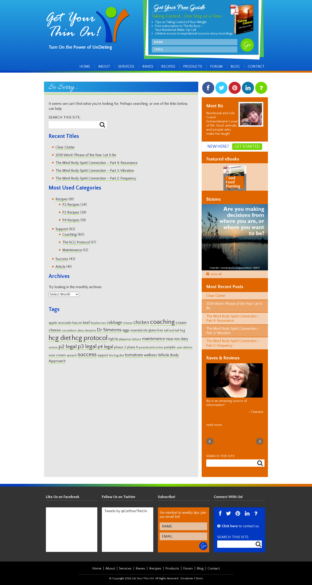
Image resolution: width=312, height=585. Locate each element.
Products (192, 66)
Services (126, 66)
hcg (182, 330)
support (103, 355)
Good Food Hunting (233, 182)
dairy (80, 330)
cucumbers (69, 330)
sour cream (57, 355)
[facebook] (208, 89)
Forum (216, 66)
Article (60, 267)
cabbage (114, 322)
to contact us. (240, 526)
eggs (126, 330)
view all (216, 274)
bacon (77, 323)
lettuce (136, 339)
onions (53, 347)
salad (179, 347)
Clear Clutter (65, 147)
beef (86, 323)
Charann (257, 412)
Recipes (168, 66)
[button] (227, 178)
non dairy (181, 339)
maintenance (153, 338)
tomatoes (134, 355)
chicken (141, 322)
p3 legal (87, 346)
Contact (256, 66)
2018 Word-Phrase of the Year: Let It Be (86, 155)
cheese (127, 322)
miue (169, 339)
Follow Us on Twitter (118, 497)
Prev (210, 441)
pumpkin (170, 347)
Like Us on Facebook (62, 497)
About (104, 66)
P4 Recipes (70, 220)
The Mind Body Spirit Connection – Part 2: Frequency (96, 178)
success (87, 354)
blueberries (98, 322)
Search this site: (65, 117)
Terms (199, 578)
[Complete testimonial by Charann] (234, 380)
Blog (235, 66)
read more (214, 425)
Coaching (69, 234)
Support (62, 229)
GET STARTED (247, 146)
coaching (162, 322)
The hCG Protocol (76, 242)
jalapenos (125, 339)
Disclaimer (186, 578)
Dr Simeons (109, 330)
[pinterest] (235, 89)
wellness (150, 355)
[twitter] (221, 89)
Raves (147, 66)
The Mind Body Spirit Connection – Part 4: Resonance (96, 163)
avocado (64, 323)
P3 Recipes (70, 205)
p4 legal (105, 346)
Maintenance (72, 250)
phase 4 (132, 347)
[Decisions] (235, 237)
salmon (187, 347)
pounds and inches (151, 347)
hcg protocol (90, 338)
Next (259, 441)
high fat (113, 339)
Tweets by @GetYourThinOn (125, 511)
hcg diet (60, 338)
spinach (72, 355)
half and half (171, 330)
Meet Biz (214, 105)
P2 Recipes (70, 212)
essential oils (139, 330)
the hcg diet (116, 355)
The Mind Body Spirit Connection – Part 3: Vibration (95, 171)
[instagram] (261, 89)
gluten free (155, 330)
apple (53, 323)
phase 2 (120, 347)
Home (84, 66)
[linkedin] (248, 89)
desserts (90, 330)
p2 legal (67, 347)
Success (62, 259)
